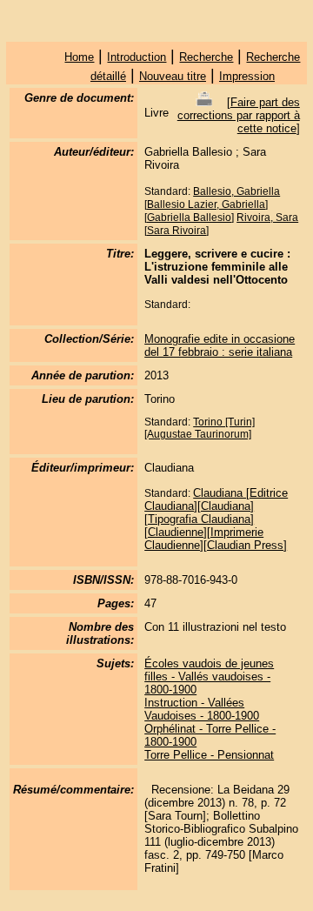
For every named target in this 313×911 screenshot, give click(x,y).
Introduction (136, 57)
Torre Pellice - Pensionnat (209, 754)
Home (79, 57)
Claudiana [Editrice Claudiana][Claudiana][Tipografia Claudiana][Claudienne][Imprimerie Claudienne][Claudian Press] (216, 519)
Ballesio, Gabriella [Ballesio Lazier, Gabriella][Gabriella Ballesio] (212, 204)
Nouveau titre (172, 76)
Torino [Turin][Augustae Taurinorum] (199, 428)
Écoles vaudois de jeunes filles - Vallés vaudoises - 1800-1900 (209, 676)
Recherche (206, 57)
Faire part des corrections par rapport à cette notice (238, 115)
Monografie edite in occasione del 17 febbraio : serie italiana (219, 345)
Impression (247, 76)
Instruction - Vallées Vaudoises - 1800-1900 (201, 709)
